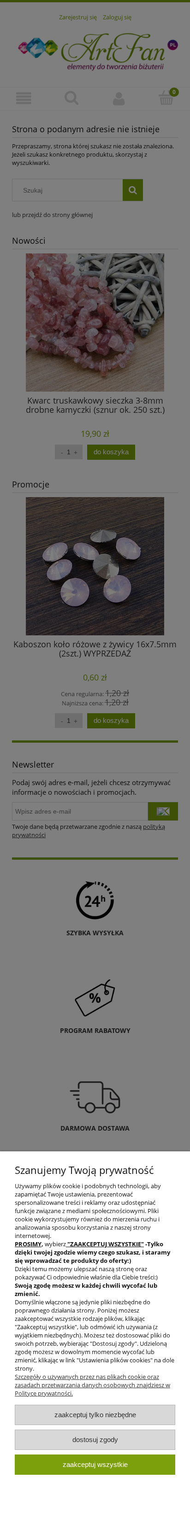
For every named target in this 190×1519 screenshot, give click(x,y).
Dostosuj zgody (95, 1439)
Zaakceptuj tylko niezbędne (95, 1415)
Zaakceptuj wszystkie (95, 1464)
